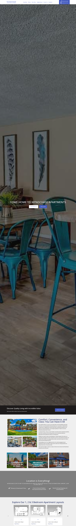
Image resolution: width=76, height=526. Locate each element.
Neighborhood (39, 2)
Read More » (17, 523)
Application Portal (65, 2)
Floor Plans (34, 2)
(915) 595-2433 (65, 1)
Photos (29, 2)
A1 (38, 519)
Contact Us (45, 2)
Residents (50, 2)
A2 (54, 519)
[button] (68, 516)
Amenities (25, 2)
